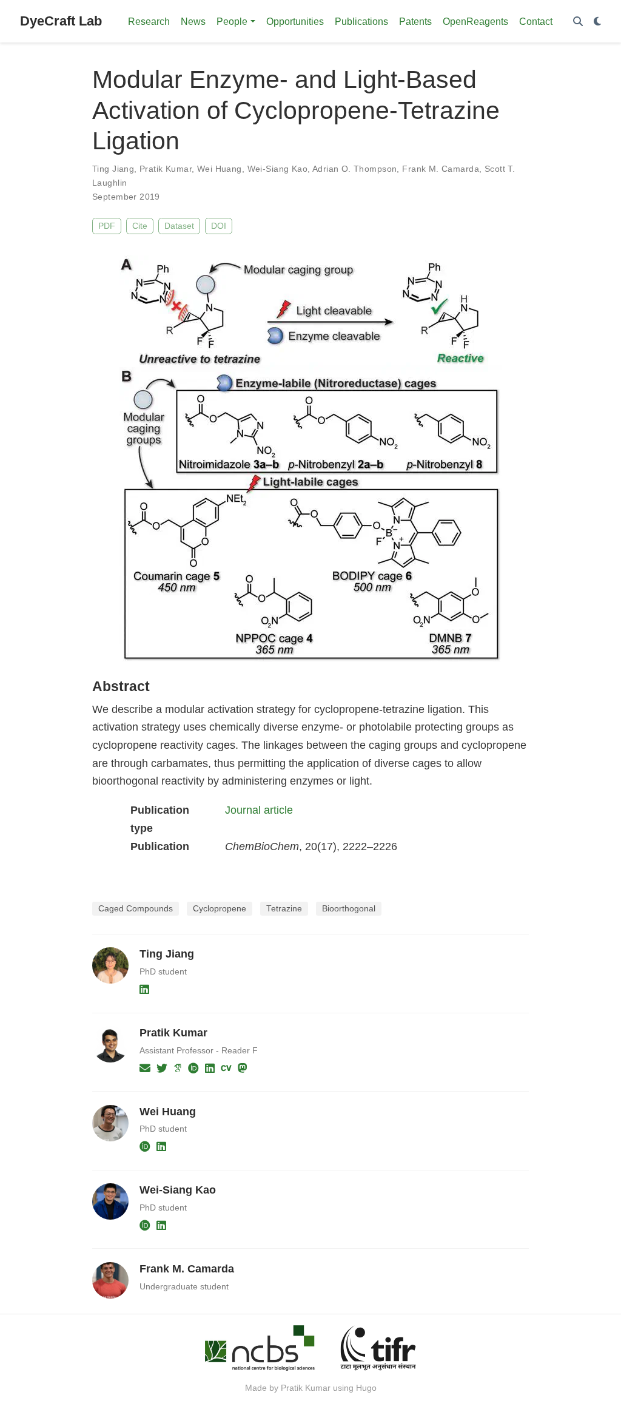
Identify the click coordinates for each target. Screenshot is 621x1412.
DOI (218, 226)
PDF (106, 226)
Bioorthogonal (348, 908)
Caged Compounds (135, 908)
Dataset (179, 226)
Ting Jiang (113, 169)
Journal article (259, 810)
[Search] (578, 21)
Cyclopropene (219, 908)
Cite (139, 226)
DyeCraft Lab (61, 21)
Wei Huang (219, 169)
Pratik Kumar (165, 169)
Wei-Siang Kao (277, 169)
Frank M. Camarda (440, 169)
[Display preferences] (597, 21)
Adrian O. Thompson (354, 169)
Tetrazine (284, 908)
